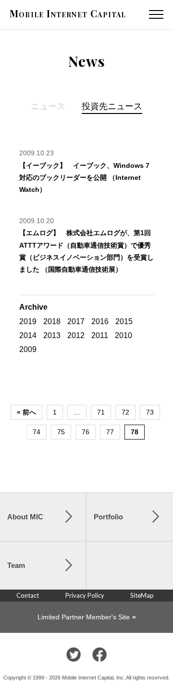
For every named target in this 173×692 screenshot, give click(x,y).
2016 (100, 321)
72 (125, 412)
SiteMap (142, 595)
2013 (52, 335)
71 (101, 412)
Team (16, 565)
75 (61, 432)
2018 (52, 321)
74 (36, 432)
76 (85, 432)
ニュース (48, 106)
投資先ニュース (112, 106)
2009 (28, 349)
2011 (99, 335)
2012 (76, 335)
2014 (28, 335)
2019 (28, 321)
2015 (124, 321)
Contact (27, 595)
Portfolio (108, 517)
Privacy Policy (84, 595)
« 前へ (26, 412)
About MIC (25, 517)
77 (110, 432)
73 (150, 412)
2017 (76, 321)
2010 (123, 335)
